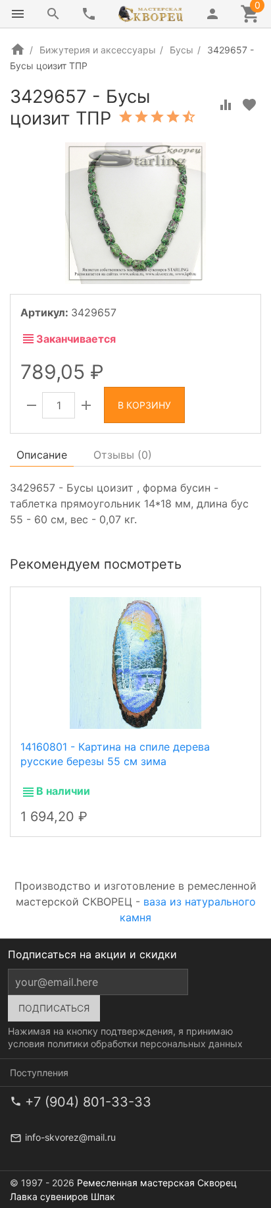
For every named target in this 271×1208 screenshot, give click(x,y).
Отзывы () (122, 454)
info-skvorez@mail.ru (70, 1137)
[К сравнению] (225, 105)
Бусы (181, 49)
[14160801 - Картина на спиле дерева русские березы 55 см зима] (135, 662)
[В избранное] (249, 105)
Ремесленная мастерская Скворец (157, 1182)
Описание (41, 454)
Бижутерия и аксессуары (97, 49)
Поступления (39, 1072)
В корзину (144, 405)
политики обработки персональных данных (145, 1043)
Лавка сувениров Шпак (62, 1196)
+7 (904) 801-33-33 (88, 1102)
